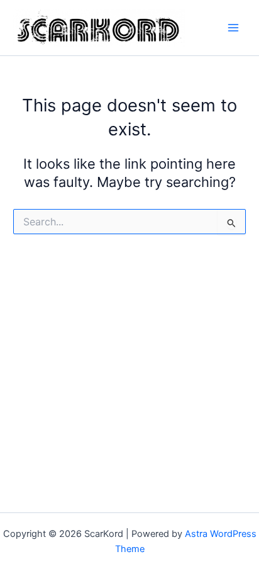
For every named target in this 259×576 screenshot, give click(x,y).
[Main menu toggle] (233, 27)
